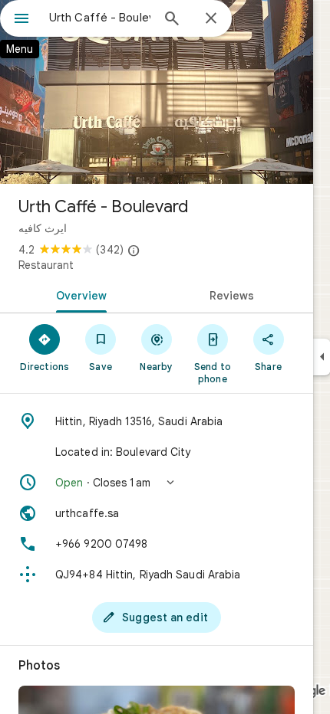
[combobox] (99, 17)
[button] (156, 482)
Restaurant (46, 265)
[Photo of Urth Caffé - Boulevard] (156, 92)
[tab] (78, 294)
